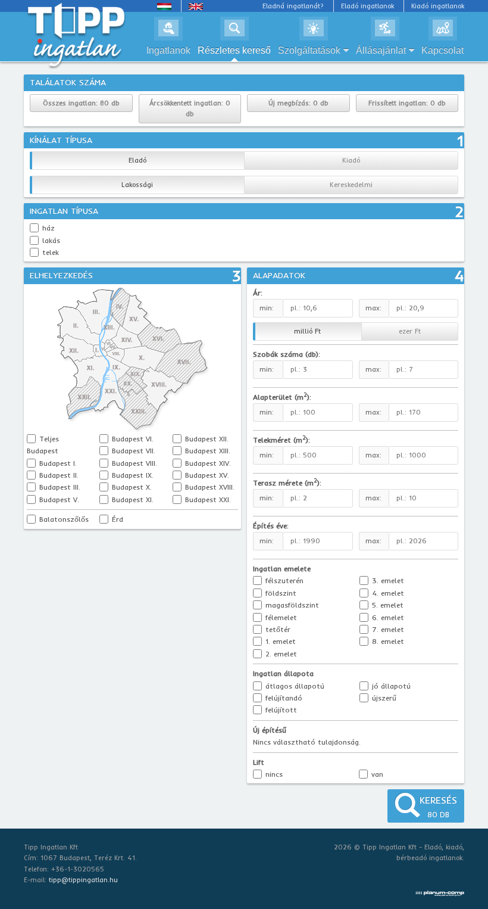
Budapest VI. (132, 438)
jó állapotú (390, 685)
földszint (279, 593)
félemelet (280, 617)
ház (48, 227)
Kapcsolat (442, 50)
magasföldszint (291, 604)
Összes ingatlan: (81, 103)
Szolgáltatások (309, 50)
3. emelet (387, 580)
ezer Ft (410, 331)
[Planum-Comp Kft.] (439, 890)
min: (266, 369)
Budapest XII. (206, 438)
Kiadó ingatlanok (437, 6)
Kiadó (351, 160)
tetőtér (276, 629)
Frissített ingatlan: (407, 103)
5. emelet (386, 604)
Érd (116, 519)
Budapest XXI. (207, 499)
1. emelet (279, 641)
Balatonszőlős (63, 519)
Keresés (438, 806)
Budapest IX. (132, 475)
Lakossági (137, 184)
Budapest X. (131, 486)
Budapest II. (58, 475)
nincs (273, 774)
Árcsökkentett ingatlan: (189, 109)
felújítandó (282, 697)
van (376, 774)
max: (373, 369)
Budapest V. (58, 499)
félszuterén (283, 580)
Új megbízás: (298, 103)
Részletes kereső (234, 50)
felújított (280, 709)
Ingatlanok (168, 50)
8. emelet (387, 641)
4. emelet (387, 593)
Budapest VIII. (133, 463)
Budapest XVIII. (208, 486)
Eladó (137, 160)
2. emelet (280, 653)
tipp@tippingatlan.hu (83, 880)
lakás (51, 240)
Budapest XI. (132, 499)
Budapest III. (58, 486)
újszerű (383, 697)
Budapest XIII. (206, 450)
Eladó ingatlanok (367, 6)
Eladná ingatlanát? (293, 6)
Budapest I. (57, 463)
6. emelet (387, 617)
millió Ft (307, 331)
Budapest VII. (132, 450)
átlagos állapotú (293, 685)
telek (50, 252)
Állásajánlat (381, 50)
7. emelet (387, 629)
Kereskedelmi (351, 184)
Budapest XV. (206, 475)
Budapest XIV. (207, 463)
